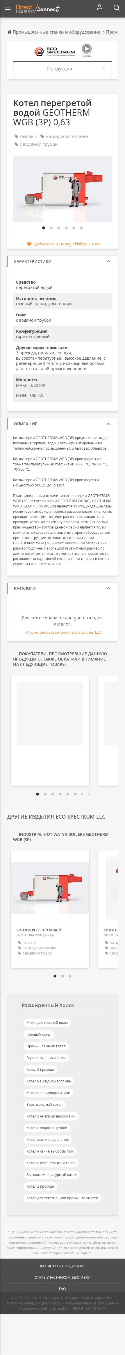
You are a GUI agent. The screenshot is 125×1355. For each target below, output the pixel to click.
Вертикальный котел (44, 1104)
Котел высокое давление (47, 1139)
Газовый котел (38, 1034)
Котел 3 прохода (40, 1069)
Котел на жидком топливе (48, 1081)
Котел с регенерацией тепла (51, 1162)
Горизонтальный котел (46, 1057)
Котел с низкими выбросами (51, 1116)
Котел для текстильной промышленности (62, 1197)
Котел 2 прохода (40, 1186)
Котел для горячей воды (47, 1022)
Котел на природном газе (48, 1092)
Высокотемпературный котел (51, 1174)
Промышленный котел (46, 1046)
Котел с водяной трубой (46, 1127)
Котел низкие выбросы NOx (50, 1151)
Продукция (59, 68)
